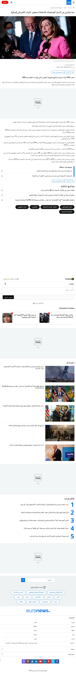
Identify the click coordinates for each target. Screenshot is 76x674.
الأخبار (69, 8)
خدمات (72, 649)
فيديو (72, 639)
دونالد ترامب (38, 597)
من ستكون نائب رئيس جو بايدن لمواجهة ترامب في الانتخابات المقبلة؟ (54, 171)
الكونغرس (34, 207)
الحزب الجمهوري (22, 207)
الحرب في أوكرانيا (18, 592)
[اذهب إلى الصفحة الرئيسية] (68, 2)
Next (73, 630)
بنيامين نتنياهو (32, 602)
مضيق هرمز (45, 602)
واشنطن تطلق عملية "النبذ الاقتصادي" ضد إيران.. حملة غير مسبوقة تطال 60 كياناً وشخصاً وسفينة (44, 200)
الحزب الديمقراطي (67, 207)
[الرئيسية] (73, 8)
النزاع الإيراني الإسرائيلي (56, 592)
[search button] (23, 580)
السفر (73, 635)
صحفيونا (72, 643)
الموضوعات (71, 618)
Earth (35, 626)
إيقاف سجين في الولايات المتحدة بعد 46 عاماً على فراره (57, 190)
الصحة (35, 630)
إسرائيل (49, 597)
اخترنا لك (70, 363)
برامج (35, 639)
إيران (58, 597)
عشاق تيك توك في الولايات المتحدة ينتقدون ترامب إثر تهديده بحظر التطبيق (51, 195)
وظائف (21, 602)
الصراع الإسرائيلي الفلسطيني (36, 592)
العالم (65, 8)
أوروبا (72, 622)
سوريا (27, 597)
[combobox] (38, 580)
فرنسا (55, 602)
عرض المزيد (71, 654)
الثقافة (35, 635)
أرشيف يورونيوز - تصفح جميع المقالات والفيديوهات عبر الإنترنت (21, 643)
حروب (18, 597)
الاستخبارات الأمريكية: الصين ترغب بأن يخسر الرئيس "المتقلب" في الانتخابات (52, 176)
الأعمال (72, 626)
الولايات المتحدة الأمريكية (56, 8)
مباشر (5, 2)
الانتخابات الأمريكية (67, 212)
